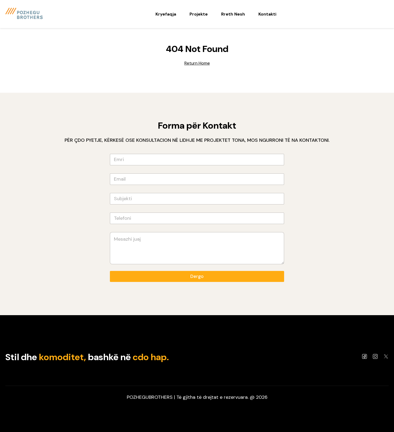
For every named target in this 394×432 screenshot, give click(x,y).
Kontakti (267, 14)
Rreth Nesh (233, 14)
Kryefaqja (165, 14)
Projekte (198, 14)
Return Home (197, 63)
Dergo (197, 276)
